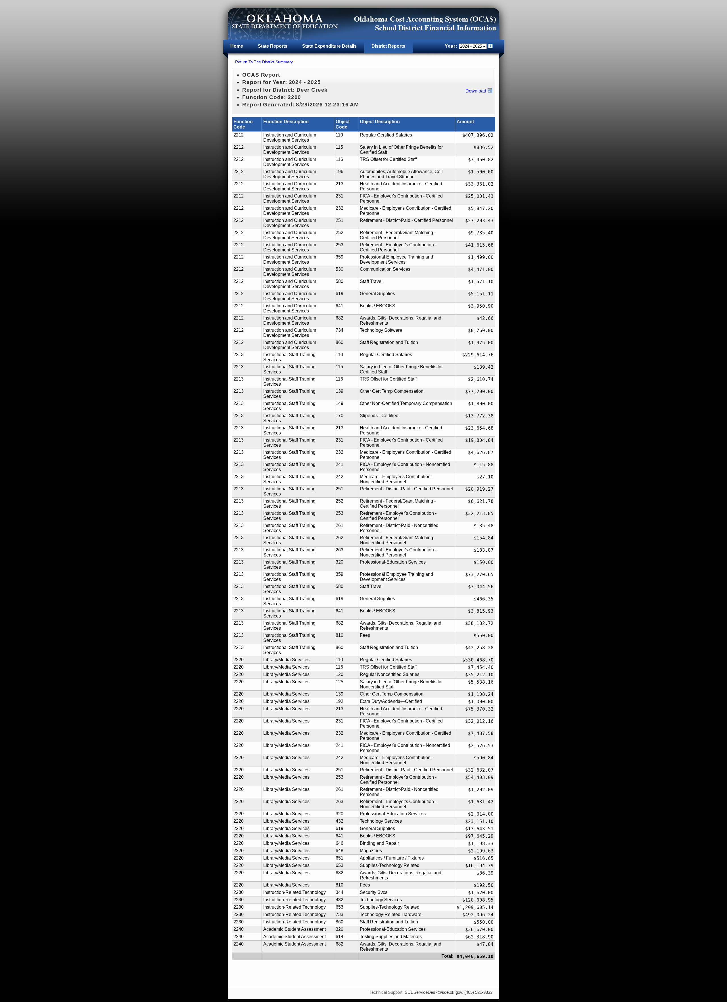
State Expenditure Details (329, 46)
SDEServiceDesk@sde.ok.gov (433, 992)
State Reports (272, 46)
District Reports (388, 46)
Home (236, 46)
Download (475, 91)
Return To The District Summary (264, 62)
